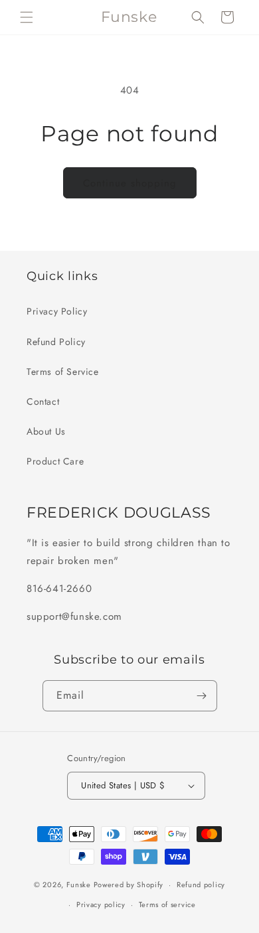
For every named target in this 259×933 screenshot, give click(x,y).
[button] (26, 17)
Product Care (55, 461)
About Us (46, 431)
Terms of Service (63, 371)
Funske (78, 884)
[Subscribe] (201, 695)
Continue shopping (130, 183)
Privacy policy (101, 904)
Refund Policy (56, 341)
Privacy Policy (57, 311)
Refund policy (201, 884)
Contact (43, 401)
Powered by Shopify (129, 884)
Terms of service (167, 904)
